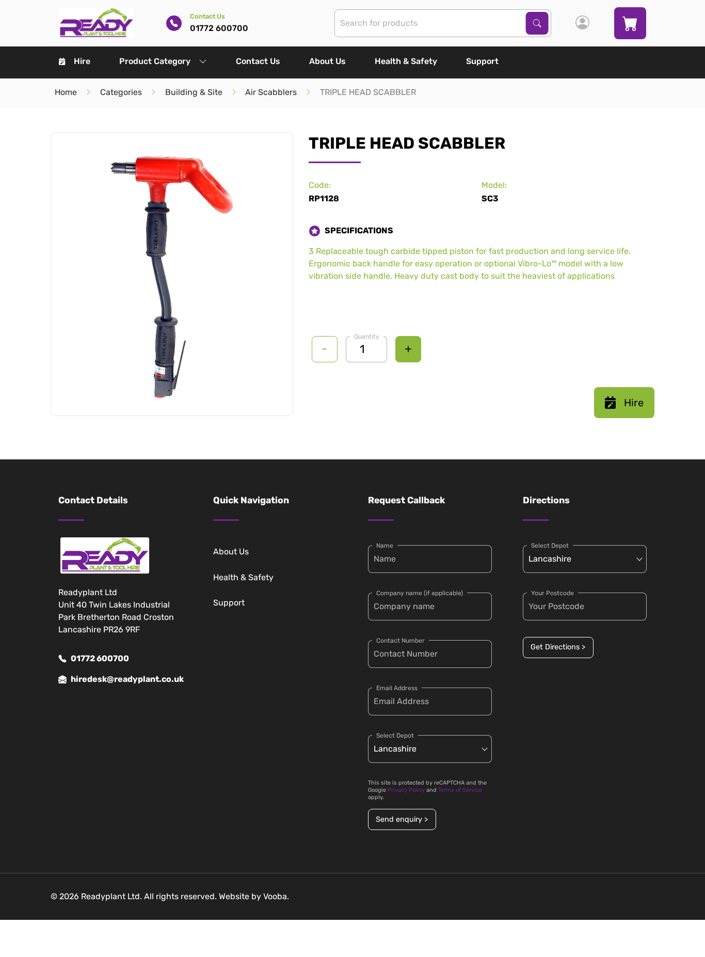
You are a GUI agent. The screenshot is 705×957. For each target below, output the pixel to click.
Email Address (397, 688)
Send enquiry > (402, 819)
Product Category (154, 61)
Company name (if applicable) (419, 593)
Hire (82, 61)
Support (482, 61)
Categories (121, 92)
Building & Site (193, 92)
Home (66, 92)
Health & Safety (406, 61)
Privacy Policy (406, 790)
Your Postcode (552, 593)
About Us (327, 61)
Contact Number (400, 640)
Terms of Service (460, 790)
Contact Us (258, 61)
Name (384, 545)
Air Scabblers (271, 92)
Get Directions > (558, 647)
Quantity (366, 336)
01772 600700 (100, 658)
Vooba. (276, 896)
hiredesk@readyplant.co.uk (126, 679)
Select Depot (395, 735)
